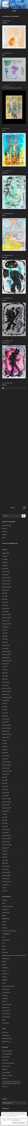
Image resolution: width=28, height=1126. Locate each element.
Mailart (4, 946)
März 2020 (5, 789)
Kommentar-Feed (7, 1038)
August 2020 (5, 774)
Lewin (4, 300)
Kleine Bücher (6, 940)
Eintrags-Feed (6, 1035)
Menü (14, 10)
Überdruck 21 (5, 1007)
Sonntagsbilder (6, 992)
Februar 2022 (5, 719)
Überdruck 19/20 (6, 1004)
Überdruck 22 (5, 1010)
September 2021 (6, 734)
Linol (3, 943)
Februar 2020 (5, 792)
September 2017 (6, 881)
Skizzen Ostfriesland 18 (8, 986)
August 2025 (5, 590)
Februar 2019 (5, 829)
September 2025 (6, 587)
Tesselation (5, 998)
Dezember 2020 (6, 762)
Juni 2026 (4, 559)
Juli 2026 (4, 556)
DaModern (5, 1078)
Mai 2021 (4, 746)
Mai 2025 (4, 599)
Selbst (4, 983)
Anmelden (5, 1032)
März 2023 (5, 679)
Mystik (4, 961)
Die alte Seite (5, 1057)
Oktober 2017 (5, 878)
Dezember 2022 (6, 688)
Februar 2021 (5, 755)
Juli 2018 (4, 851)
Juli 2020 (4, 777)
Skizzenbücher (6, 989)
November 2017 (6, 875)
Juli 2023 (4, 666)
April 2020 (5, 786)
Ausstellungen (6, 1072)
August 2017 (5, 884)
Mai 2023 (4, 673)
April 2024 (5, 639)
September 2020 (6, 771)
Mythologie (5, 967)
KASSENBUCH (6, 934)
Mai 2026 (4, 562)
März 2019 (5, 826)
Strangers (5, 995)
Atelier (4, 903)
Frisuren (4, 921)
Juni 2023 (4, 670)
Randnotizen (5, 974)
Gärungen (4, 928)
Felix (3, 130)
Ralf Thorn (16, 3)
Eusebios (4, 531)
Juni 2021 (4, 743)
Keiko (3, 937)
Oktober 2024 (6, 620)
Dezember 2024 (6, 614)
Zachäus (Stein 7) (6, 525)
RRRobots (4, 980)
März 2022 (5, 716)
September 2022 (6, 697)
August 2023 (5, 663)
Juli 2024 (4, 630)
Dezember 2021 (6, 725)
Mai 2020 (4, 783)
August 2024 (5, 627)
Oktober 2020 (6, 768)
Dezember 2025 (6, 578)
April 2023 (5, 676)
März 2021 (5, 752)
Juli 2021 (4, 740)
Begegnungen (6, 918)
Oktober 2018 (5, 841)
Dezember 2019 (6, 798)
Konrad (4, 257)
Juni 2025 (4, 596)
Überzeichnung (6, 1013)
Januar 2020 (5, 795)
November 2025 (6, 581)
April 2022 (5, 713)
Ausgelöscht (5, 909)
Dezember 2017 (6, 872)
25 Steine (4, 900)
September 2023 (6, 660)
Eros (3, 55)
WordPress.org (6, 1041)
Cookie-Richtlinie (16, 1120)
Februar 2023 (5, 682)
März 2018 (5, 863)
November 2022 (6, 691)
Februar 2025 (5, 608)
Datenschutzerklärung (8, 1063)
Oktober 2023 (6, 657)
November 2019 (6, 802)
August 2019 (5, 811)
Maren (4, 537)
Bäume (4, 915)
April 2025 (5, 602)
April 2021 (5, 749)
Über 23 (4, 1001)
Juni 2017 (4, 891)
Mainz (3, 949)
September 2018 (6, 844)
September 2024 (6, 624)
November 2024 (6, 617)
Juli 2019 (4, 814)
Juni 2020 (4, 780)
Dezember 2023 (6, 651)
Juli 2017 (4, 888)
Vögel (3, 1020)
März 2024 (5, 642)
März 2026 (5, 568)
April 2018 (5, 860)
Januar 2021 (5, 759)
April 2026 (5, 565)
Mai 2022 (4, 709)
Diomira (4, 173)
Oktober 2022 (6, 694)
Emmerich (5, 343)
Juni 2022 (4, 706)
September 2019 (6, 808)
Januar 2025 (5, 611)
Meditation (5, 952)
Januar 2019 (5, 832)
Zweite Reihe (5, 1023)
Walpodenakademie (7, 1051)
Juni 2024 (4, 633)
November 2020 (6, 765)
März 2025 (5, 605)
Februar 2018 (5, 866)
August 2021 (5, 737)
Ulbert (4, 385)
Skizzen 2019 (5, 1066)
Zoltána (4, 23)
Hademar (4, 528)
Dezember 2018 (6, 835)
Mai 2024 (4, 636)
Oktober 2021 (5, 731)
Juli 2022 (4, 703)
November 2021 (6, 728)
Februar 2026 (5, 571)
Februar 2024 (5, 645)
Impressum (5, 1060)
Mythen (4, 964)
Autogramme (5, 912)
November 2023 (6, 654)
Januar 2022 (5, 722)
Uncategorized (6, 1017)
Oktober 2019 (5, 805)
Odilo (4, 215)
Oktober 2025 (6, 584)
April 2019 (5, 823)
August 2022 (5, 700)
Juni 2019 (4, 817)
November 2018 (6, 838)
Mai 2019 (4, 820)
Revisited (4, 977)
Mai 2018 (4, 857)
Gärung (4, 924)
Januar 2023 (5, 685)
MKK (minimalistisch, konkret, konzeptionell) (14, 955)
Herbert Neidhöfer (7, 1054)
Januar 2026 (5, 574)
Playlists (4, 970)
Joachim (4, 534)
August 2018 (5, 848)
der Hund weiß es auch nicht (12, 88)
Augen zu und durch (7, 906)
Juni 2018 (4, 854)
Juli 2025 (4, 593)
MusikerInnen (6, 958)
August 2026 (5, 553)
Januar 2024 (5, 648)
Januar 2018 (5, 869)
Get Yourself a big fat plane (9, 931)
